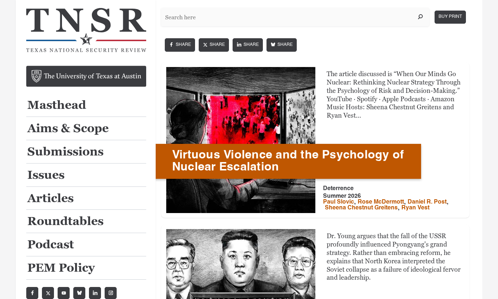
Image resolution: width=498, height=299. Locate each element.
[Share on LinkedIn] (248, 45)
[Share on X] (214, 45)
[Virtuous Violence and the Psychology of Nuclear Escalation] (240, 140)
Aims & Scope (68, 129)
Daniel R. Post (427, 202)
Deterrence (338, 189)
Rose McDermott (381, 202)
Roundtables (65, 222)
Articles (50, 199)
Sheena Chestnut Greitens (361, 208)
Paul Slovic (338, 202)
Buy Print (450, 17)
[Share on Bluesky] (281, 45)
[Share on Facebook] (180, 45)
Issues (46, 175)
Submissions (65, 152)
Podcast (50, 245)
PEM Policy (61, 268)
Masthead (56, 105)
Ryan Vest (415, 208)
